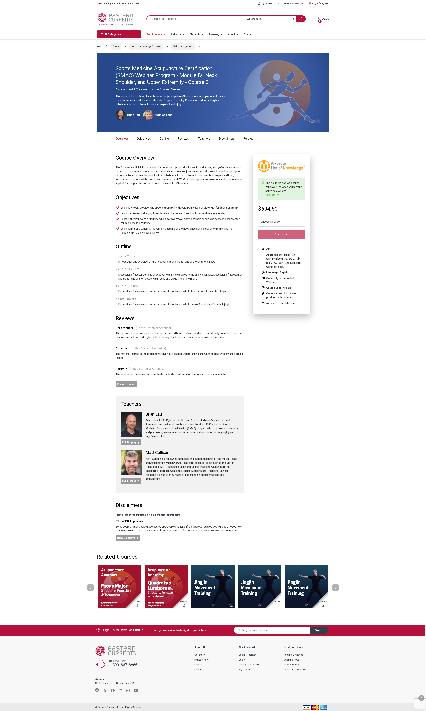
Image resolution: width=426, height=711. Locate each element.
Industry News (202, 659)
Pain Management (183, 46)
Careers (198, 664)
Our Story (199, 654)
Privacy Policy (291, 664)
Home (100, 46)
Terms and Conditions (295, 669)
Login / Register (320, 3)
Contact (248, 34)
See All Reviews (126, 384)
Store (116, 46)
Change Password (249, 664)
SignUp (319, 630)
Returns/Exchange (293, 654)
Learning (214, 34)
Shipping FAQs (291, 659)
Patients (176, 34)
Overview (122, 138)
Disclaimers (227, 138)
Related (248, 138)
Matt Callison (164, 115)
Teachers (204, 138)
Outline (164, 138)
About (231, 34)
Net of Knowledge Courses (146, 46)
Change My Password (292, 3)
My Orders (267, 3)
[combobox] (195, 18)
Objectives (144, 138)
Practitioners (154, 34)
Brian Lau (133, 115)
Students (195, 34)
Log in (242, 659)
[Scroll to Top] (421, 698)
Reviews (183, 138)
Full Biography (130, 442)
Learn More (119, 586)
